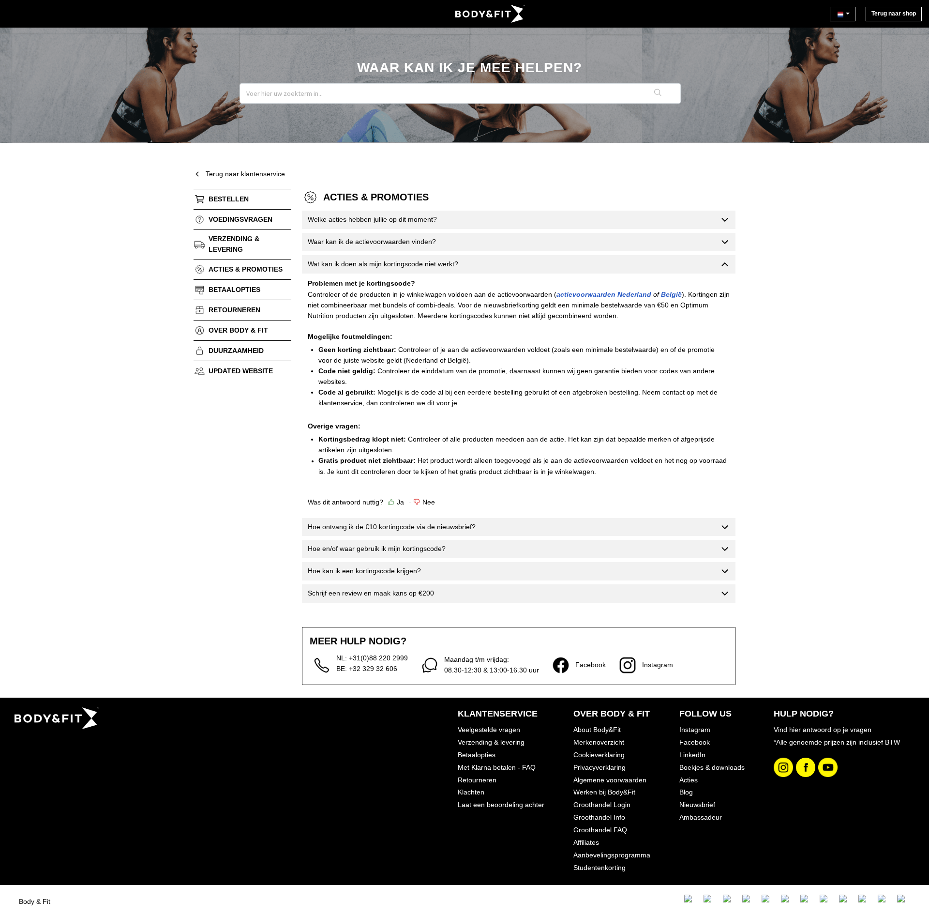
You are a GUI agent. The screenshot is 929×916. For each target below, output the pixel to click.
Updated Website (241, 371)
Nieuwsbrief (697, 805)
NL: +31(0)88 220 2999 (372, 658)
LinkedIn (692, 755)
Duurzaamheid (236, 350)
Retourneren (234, 310)
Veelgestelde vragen (489, 729)
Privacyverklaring (599, 767)
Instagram (694, 729)
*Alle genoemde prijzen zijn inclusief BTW (837, 742)
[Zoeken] (658, 93)
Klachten (471, 792)
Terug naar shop (893, 13)
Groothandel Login (601, 805)
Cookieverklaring (599, 755)
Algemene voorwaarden (609, 780)
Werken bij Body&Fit (604, 792)
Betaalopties (234, 289)
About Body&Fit (597, 729)
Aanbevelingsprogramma (611, 855)
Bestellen (229, 199)
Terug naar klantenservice (245, 174)
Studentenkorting (599, 867)
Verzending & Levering (234, 244)
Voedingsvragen (240, 219)
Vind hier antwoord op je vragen (822, 729)
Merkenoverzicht (598, 742)
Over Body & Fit (238, 330)
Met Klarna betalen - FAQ (497, 767)
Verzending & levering (491, 742)
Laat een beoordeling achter (501, 805)
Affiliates (586, 842)
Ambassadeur (700, 817)
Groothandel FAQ (600, 830)
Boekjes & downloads (712, 767)
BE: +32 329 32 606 (366, 668)
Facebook (694, 742)
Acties (688, 780)
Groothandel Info (599, 817)
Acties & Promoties (246, 269)
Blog (686, 792)
